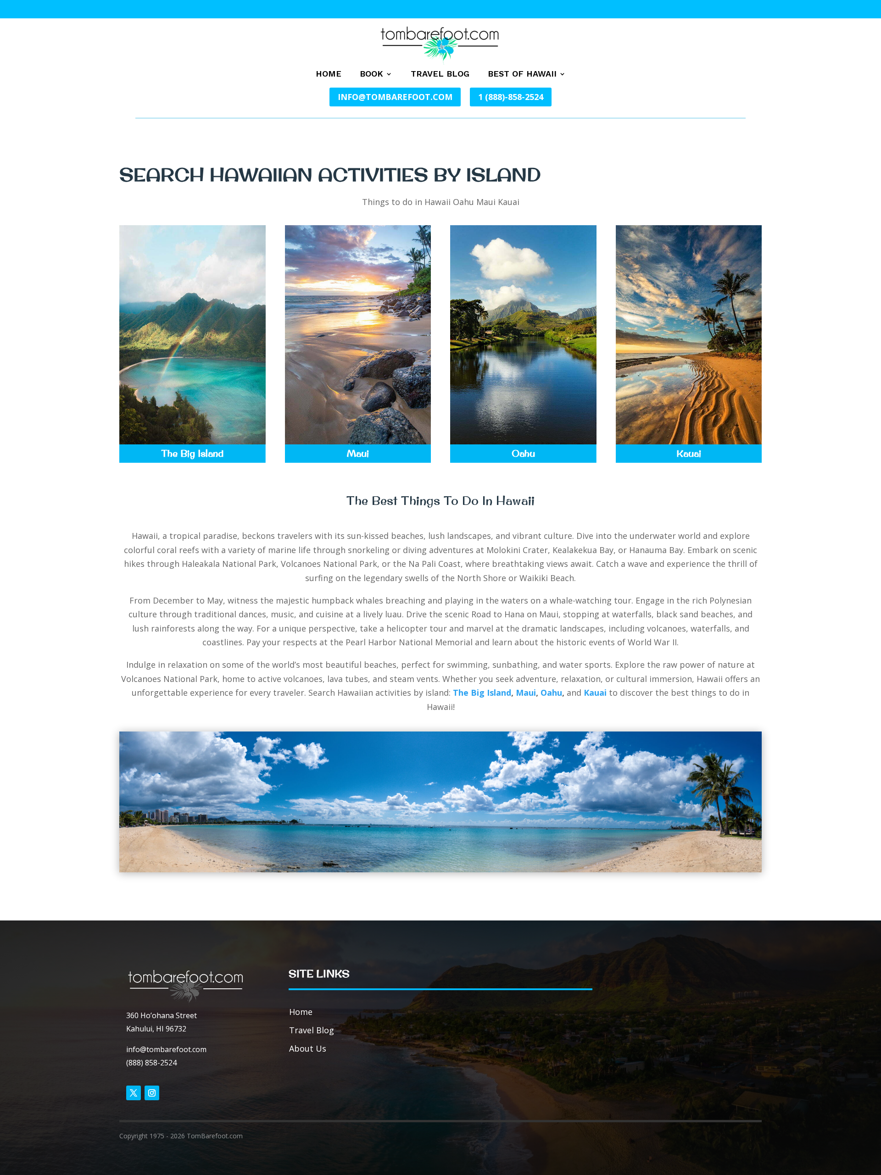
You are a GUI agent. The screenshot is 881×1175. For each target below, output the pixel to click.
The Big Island (482, 692)
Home (328, 74)
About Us (307, 1048)
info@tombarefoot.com (395, 96)
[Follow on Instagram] (152, 1093)
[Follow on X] (133, 1093)
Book (371, 74)
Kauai (596, 692)
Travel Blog (440, 74)
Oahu (551, 692)
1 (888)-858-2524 (510, 96)
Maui (526, 692)
